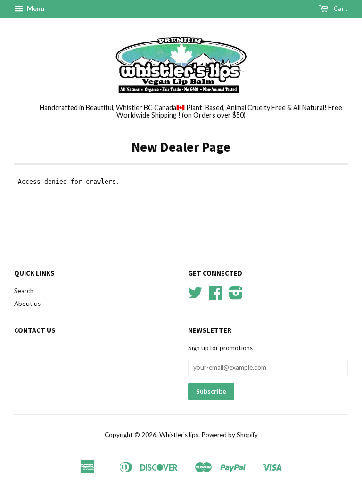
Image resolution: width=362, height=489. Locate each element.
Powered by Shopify (229, 434)
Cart (340, 8)
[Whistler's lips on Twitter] (195, 296)
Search (23, 291)
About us (27, 303)
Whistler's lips (178, 434)
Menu (34, 8)
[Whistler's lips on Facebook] (215, 296)
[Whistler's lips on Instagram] (236, 296)
